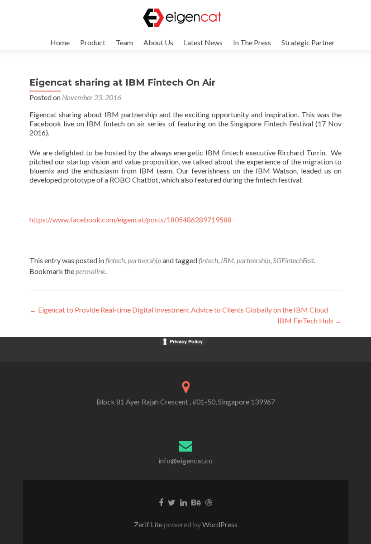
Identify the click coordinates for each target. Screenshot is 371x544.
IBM (227, 260)
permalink (90, 271)
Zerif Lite (149, 524)
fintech (115, 260)
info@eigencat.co (185, 460)
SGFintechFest (293, 260)
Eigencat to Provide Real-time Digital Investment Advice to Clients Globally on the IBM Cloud (178, 309)
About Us (158, 42)
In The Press (252, 42)
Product (92, 42)
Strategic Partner (308, 42)
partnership (144, 260)
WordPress (219, 524)
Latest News (203, 42)
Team (124, 42)
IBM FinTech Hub (309, 320)
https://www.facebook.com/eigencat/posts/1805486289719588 (130, 219)
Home (60, 42)
